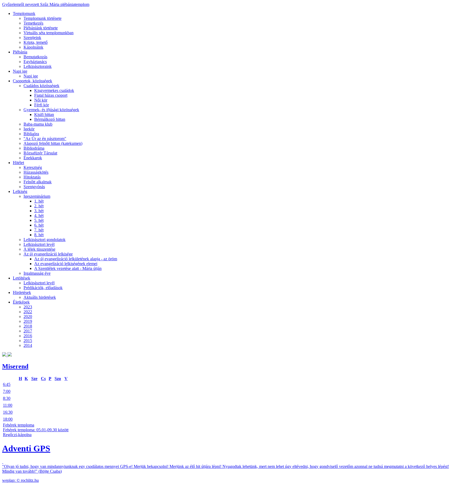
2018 (28, 326)
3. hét (39, 210)
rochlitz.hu (30, 480)
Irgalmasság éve (37, 273)
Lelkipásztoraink (38, 66)
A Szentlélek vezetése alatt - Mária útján (68, 268)
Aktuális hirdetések (40, 297)
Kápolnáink (33, 47)
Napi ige (20, 71)
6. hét (39, 225)
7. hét (39, 230)
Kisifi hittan (44, 114)
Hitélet (18, 162)
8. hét (39, 234)
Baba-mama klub (38, 124)
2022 (28, 311)
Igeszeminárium (37, 196)
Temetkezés (33, 23)
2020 (28, 316)
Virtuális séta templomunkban (49, 32)
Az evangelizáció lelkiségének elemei (65, 263)
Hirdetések (22, 292)
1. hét (39, 201)
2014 (28, 345)
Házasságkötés (36, 172)
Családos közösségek (41, 85)
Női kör (40, 100)
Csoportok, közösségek (32, 81)
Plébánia (20, 52)
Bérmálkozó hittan (49, 119)
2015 (28, 340)
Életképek (21, 302)
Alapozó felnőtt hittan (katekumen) (53, 143)
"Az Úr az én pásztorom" (45, 138)
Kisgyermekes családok (54, 90)
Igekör (29, 129)
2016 (28, 335)
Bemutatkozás (35, 57)
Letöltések (21, 278)
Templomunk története (42, 18)
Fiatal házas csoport (50, 95)
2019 (28, 321)
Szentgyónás (34, 186)
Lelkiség (20, 191)
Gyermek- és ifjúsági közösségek (51, 109)
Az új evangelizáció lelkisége (48, 254)
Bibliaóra (31, 133)
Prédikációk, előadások (43, 287)
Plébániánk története (41, 28)
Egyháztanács (35, 61)
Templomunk (24, 13)
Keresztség (33, 167)
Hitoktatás (32, 177)
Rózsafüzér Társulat (40, 153)
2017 (28, 331)
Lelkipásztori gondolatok (45, 239)
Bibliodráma (34, 148)
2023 (28, 307)
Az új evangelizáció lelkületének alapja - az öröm (75, 259)
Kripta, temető (36, 42)
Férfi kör (41, 105)
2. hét (39, 206)
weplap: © (11, 480)
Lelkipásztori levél (39, 244)
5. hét (39, 220)
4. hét (39, 215)
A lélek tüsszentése (39, 249)
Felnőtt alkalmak (38, 182)
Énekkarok (33, 158)
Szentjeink (32, 37)
